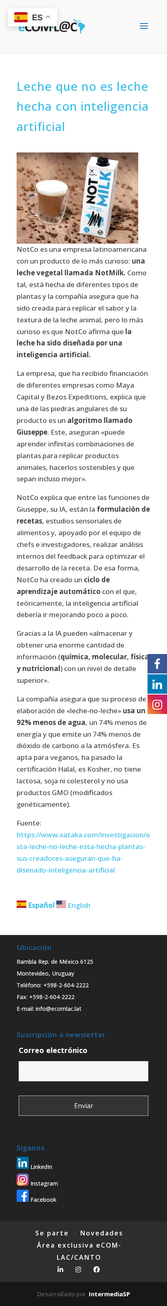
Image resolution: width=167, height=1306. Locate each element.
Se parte (52, 1233)
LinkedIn (40, 1167)
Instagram (43, 1183)
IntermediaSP (109, 1294)
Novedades (101, 1233)
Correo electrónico (53, 1050)
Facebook (42, 1199)
